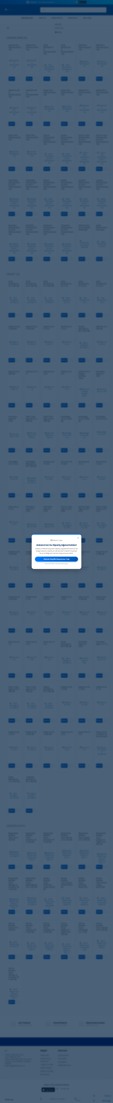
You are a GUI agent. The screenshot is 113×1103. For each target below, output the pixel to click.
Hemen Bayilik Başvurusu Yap (57, 559)
